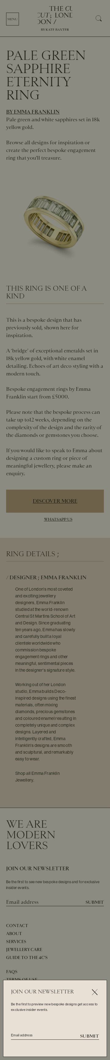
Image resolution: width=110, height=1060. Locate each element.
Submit (89, 1036)
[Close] (94, 992)
